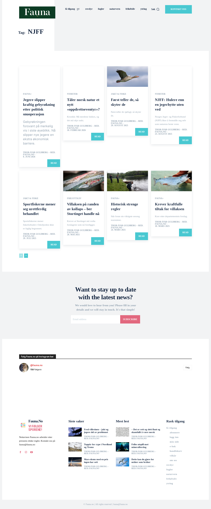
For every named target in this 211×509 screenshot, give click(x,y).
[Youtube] (31, 452)
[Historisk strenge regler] (127, 181)
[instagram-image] (33, 389)
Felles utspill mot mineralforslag (139, 445)
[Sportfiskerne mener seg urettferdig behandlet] (39, 181)
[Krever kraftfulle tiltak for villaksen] (171, 181)
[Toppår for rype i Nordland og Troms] (75, 446)
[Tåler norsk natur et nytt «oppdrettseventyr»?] (83, 76)
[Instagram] (26, 452)
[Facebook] (20, 452)
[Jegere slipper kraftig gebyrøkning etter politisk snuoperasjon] (39, 76)
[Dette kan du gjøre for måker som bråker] (122, 461)
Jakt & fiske (118, 94)
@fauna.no (36, 365)
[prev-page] (21, 255)
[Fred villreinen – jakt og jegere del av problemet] (75, 432)
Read (54, 163)
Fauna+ (27, 94)
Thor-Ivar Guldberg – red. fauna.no (39, 153)
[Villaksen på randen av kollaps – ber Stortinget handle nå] (83, 181)
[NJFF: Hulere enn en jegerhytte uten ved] (171, 76)
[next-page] (26, 255)
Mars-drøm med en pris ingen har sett (96, 460)
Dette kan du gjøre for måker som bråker (142, 460)
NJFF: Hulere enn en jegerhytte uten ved (169, 104)
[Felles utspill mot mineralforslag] (122, 446)
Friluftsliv (74, 198)
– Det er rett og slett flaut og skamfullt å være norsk (145, 430)
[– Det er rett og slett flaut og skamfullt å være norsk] (122, 432)
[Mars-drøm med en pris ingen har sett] (75, 461)
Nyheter (72, 94)
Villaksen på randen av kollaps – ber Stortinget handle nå (83, 209)
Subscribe (130, 319)
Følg (188, 367)
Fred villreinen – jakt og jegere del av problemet (96, 430)
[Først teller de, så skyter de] (127, 76)
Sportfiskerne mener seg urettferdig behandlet (39, 209)
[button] (155, 9)
